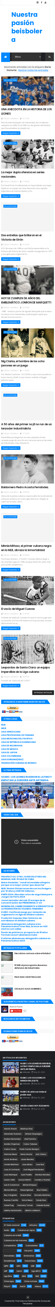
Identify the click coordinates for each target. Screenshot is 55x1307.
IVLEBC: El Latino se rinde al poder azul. (33, 1093)
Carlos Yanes (10, 1149)
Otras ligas (9, 1281)
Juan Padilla (26, 1174)
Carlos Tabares (30, 1144)
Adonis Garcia (10, 1128)
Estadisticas (9, 1261)
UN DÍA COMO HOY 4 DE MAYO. (35, 1105)
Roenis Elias (26, 1195)
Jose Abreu (27, 1164)
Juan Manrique (10, 1174)
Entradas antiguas (43, 692)
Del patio (28, 1250)
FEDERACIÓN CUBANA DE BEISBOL (19, 762)
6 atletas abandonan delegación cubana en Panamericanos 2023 (25, 939)
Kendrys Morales (42, 1174)
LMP (5, 1271)
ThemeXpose (21, 1301)
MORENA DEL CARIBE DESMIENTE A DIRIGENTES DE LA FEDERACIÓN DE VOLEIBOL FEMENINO (27, 907)
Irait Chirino (41, 1154)
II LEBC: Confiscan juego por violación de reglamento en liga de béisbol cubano (23, 913)
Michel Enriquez (30, 1185)
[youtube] (45, 2)
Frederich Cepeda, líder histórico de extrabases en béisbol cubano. (21, 919)
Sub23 (22, 1286)
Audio (6, 1230)
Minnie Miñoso (10, 1190)
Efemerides (9, 1256)
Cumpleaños (10, 1245)
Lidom (19, 1271)
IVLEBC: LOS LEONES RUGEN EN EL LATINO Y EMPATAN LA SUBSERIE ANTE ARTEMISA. (26, 778)
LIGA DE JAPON (9, 752)
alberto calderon (32, 1210)
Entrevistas (29, 1256)
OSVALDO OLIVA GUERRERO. (28, 988)
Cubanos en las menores (15, 1240)
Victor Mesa (27, 1200)
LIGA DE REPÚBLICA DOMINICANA (18, 742)
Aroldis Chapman (12, 1144)
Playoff (7, 1286)
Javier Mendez (27, 1159)
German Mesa (10, 1154)
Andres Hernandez (12, 1139)
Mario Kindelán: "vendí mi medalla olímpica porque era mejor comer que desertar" (25, 883)
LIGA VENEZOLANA (11, 731)
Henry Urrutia (26, 1154)
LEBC (19, 1266)
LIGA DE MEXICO (9, 749)
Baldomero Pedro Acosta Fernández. (25, 487)
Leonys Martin (24, 1180)
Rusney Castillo (11, 1200)
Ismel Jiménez (10, 1159)
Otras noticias (30, 1281)
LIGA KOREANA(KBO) (12, 759)
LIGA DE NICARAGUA (11, 745)
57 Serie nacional (12, 1225)
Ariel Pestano (30, 1139)
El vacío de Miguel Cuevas (18, 609)
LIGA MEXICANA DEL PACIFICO (17, 738)
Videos (38, 1286)
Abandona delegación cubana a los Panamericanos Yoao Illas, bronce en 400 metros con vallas (24, 926)
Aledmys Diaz (26, 1128)
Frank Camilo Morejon (29, 1149)
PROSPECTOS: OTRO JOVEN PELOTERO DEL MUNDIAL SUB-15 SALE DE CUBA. (23, 878)
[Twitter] (49, 2)
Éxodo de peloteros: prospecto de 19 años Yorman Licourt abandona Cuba (24, 933)
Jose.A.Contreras (12, 1169)
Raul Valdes (42, 1190)
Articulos (33, 1225)
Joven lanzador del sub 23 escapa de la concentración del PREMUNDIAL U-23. (23, 901)
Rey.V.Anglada (10, 1195)
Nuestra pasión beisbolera (26, 27)
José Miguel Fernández (33, 1169)
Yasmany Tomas (25, 1205)
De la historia (10, 80)
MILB (3, 728)
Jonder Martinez (11, 1164)
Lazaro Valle (9, 1180)
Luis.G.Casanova (11, 1185)
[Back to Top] (27, 1297)
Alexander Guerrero (12, 1134)
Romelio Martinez (42, 1195)
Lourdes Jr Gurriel (42, 1180)
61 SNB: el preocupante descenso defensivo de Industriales (30, 967)
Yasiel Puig (9, 1205)
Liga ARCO (36, 1271)
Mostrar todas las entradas (33, 70)
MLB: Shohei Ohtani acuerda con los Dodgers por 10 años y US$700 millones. (26, 889)
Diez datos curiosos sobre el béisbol (32, 953)
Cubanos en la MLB (12, 1235)
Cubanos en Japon (26, 1230)
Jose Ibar (40, 1164)
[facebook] (41, 2)
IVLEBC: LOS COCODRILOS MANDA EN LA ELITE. (32, 1079)
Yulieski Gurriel (42, 1205)
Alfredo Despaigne (33, 1134)
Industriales (30, 1261)
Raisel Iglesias (27, 1190)
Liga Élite (8, 1276)
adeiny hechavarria (12, 1210)
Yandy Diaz (41, 1200)
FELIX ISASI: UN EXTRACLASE (27, 977)
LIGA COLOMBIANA (11, 755)
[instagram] (37, 2)
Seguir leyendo (10, 133)
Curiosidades (32, 1245)
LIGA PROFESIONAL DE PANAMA (17, 735)
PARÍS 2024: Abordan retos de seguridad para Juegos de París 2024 (26, 895)
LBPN (6, 1266)
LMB (32, 1266)
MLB (3, 724)
